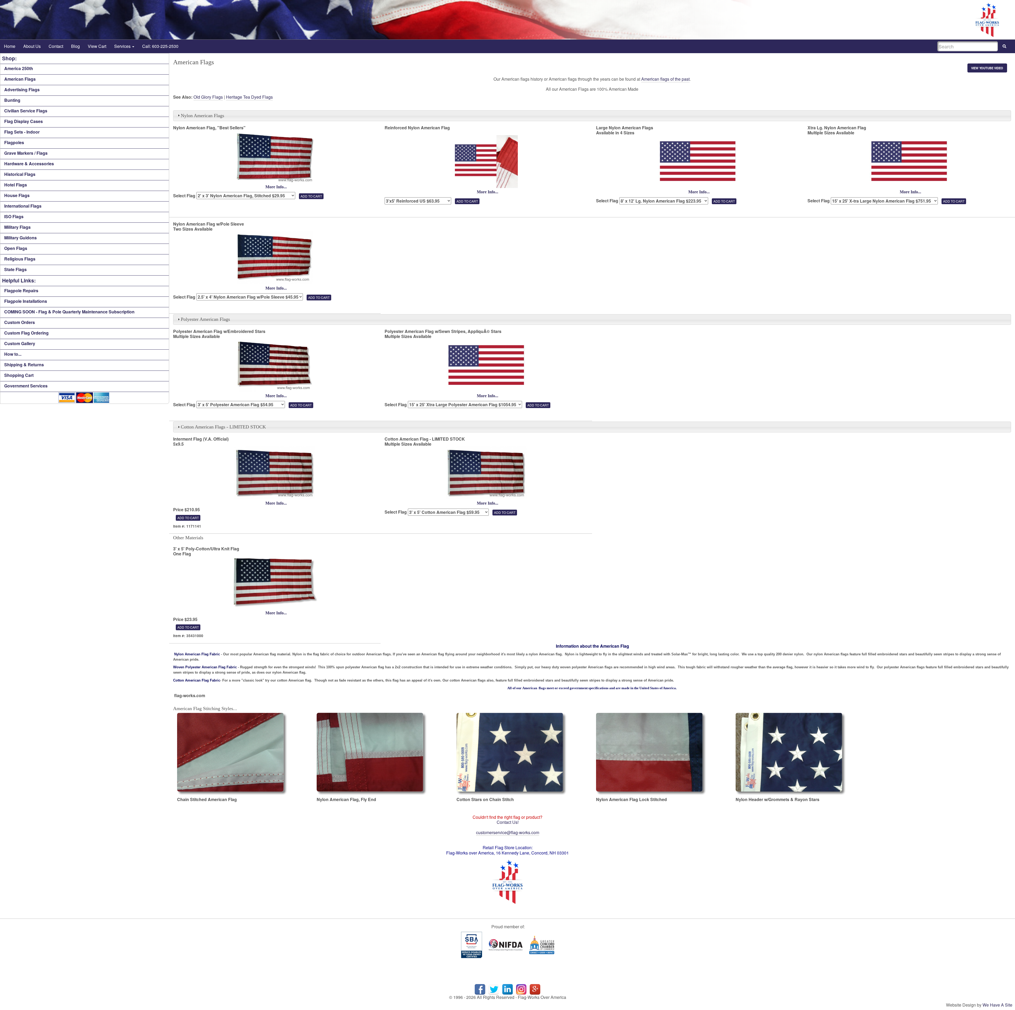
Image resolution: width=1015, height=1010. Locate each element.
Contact (56, 46)
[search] (1004, 46)
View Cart (97, 46)
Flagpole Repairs (21, 290)
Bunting (12, 100)
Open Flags (15, 248)
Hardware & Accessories (29, 164)
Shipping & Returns (24, 365)
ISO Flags (14, 216)
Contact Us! (508, 822)
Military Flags (17, 227)
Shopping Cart (19, 375)
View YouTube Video (987, 68)
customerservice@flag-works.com (507, 832)
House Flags (17, 195)
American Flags (20, 79)
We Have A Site (997, 1005)
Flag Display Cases (23, 121)
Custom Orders (19, 322)
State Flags (15, 269)
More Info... (276, 187)
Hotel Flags (15, 185)
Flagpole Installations (25, 301)
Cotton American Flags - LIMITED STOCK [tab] (223, 426)
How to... (12, 354)
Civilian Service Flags (25, 111)
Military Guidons (20, 238)
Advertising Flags (22, 89)
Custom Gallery (19, 343)
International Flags (22, 206)
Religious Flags (19, 259)
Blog (75, 46)
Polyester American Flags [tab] (205, 319)
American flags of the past (665, 79)
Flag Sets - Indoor (22, 132)
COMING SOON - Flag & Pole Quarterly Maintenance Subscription (69, 312)
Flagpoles (14, 142)
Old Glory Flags (208, 97)
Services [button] (123, 46)
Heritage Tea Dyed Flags (249, 97)
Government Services (26, 386)
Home (9, 46)
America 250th (18, 68)
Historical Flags (19, 174)
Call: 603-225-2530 (160, 46)
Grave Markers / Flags (26, 153)
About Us (32, 46)
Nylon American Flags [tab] (202, 115)
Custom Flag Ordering (26, 333)
